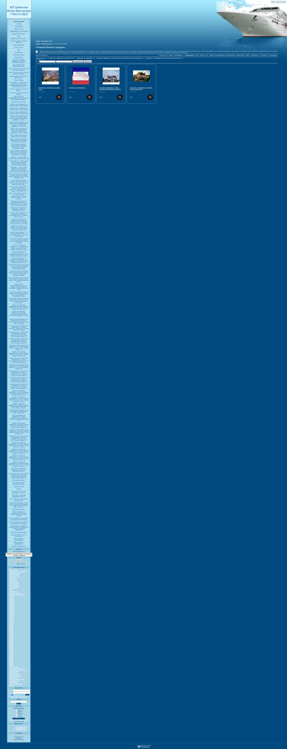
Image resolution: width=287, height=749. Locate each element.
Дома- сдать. (13, 577)
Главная (38, 41)
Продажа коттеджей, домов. (17, 679)
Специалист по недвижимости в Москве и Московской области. (164, 58)
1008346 (11, 601)
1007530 (11, 619)
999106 (11, 648)
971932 (11, 637)
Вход (50, 41)
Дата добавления (220, 55)
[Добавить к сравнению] (61, 78)
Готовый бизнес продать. (16, 668)
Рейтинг (247, 55)
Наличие (211, 55)
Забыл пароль (15, 697)
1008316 (11, 605)
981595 (11, 630)
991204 (11, 626)
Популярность (255, 55)
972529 (11, 649)
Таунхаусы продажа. (15, 676)
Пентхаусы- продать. (15, 593)
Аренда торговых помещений (17, 571)
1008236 (11, 618)
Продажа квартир (14, 583)
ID (166, 55)
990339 (11, 660)
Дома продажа (13, 569)
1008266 (11, 613)
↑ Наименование (189, 55)
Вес (207, 55)
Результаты (14, 720)
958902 (11, 646)
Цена (197, 55)
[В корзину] (59, 97)
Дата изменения (230, 55)
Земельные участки (15, 572)
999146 (11, 632)
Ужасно (20, 717)
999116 (11, 645)
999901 (11, 657)
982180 (11, 627)
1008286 (11, 610)
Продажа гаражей (14, 574)
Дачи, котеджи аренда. (15, 684)
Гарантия (202, 55)
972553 (11, 635)
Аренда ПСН (13, 588)
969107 (11, 640)
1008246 (11, 616)
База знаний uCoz (21, 729)
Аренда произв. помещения (17, 594)
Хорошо (20, 711)
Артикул (171, 55)
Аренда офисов (13, 682)
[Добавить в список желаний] (61, 71)
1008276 (11, 612)
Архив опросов (22, 720)
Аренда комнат (13, 666)
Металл (11, 685)
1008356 (11, 599)
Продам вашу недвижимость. (86, 58)
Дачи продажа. (13, 677)
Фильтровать (78, 61)
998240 (11, 623)
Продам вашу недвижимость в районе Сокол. (62, 58)
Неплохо (20, 713)
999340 (11, 663)
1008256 (11, 615)
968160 (11, 641)
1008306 (11, 607)
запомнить (16, 695)
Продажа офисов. (14, 681)
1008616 (11, 598)
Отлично (20, 709)
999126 (11, 638)
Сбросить (87, 61)
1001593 (11, 655)
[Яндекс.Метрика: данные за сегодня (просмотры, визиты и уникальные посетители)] (143, 747)
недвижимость (13, 579)
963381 (11, 654)
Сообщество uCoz (21, 728)
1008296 (11, 608)
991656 (11, 624)
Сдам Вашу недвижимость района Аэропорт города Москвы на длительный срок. (120, 58)
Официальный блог (21, 727)
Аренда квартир (13, 585)
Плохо (20, 715)
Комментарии (240, 55)
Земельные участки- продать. (18, 670)
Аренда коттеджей (14, 576)
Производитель (178, 55)
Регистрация (23, 697)
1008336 (11, 602)
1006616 (11, 621)
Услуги (11, 590)
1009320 (11, 596)
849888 (11, 665)
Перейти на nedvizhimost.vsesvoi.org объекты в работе (19, 554)
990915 (11, 659)
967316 (11, 651)
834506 (11, 652)
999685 (11, 662)
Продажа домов (13, 582)
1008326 (11, 604)
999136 (11, 634)
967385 (11, 643)
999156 (11, 629)
